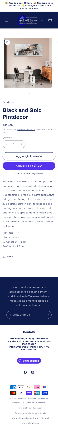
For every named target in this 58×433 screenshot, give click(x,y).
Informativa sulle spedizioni (25, 418)
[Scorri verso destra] (36, 93)
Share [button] (9, 256)
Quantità (7, 138)
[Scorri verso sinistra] (21, 93)
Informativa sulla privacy (31, 408)
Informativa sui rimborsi (34, 403)
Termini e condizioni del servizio (30, 413)
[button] (6, 20)
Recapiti (45, 418)
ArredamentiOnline (27, 399)
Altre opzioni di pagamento (29, 174)
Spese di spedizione (26, 129)
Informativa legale (30, 423)
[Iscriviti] (47, 315)
